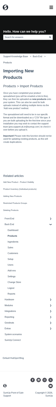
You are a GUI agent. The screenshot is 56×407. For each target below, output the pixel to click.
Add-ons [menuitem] (12, 270)
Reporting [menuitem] (9, 317)
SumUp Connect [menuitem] (13, 340)
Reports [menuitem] (11, 294)
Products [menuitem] (12, 236)
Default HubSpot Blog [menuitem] (13, 358)
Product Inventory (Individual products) (20, 189)
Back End (37, 56)
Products (7, 62)
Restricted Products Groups (15, 203)
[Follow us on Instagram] (44, 380)
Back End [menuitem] (9, 224)
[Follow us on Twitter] (50, 380)
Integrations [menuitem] (10, 311)
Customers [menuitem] (13, 253)
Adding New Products (12, 196)
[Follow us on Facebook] (32, 380)
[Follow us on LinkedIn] (38, 380)
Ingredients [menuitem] (13, 242)
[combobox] (25, 37)
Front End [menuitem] (9, 218)
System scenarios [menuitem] (13, 334)
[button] (50, 219)
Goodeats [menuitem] (9, 323)
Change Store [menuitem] (14, 282)
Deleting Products (10, 210)
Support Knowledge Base (15, 56)
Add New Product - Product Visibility (18, 182)
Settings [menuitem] (11, 276)
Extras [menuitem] (8, 328)
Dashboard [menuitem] (13, 230)
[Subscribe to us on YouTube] (50, 386)
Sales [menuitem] (10, 247)
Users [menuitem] (10, 265)
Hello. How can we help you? (24, 31)
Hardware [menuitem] (9, 299)
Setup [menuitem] (10, 259)
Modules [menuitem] (9, 305)
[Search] (50, 37)
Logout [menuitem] (11, 288)
